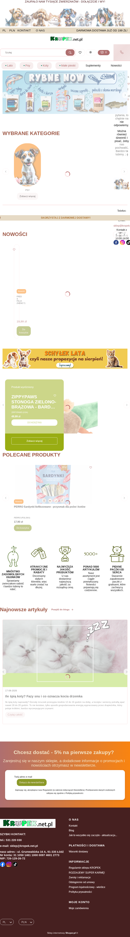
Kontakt (73, 825)
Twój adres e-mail (23, 776)
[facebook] (116, 242)
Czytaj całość (15, 714)
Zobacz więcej (34, 441)
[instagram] (122, 242)
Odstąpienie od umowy (82, 882)
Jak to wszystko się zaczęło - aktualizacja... (93, 835)
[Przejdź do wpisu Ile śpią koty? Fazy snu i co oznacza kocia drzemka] (65, 653)
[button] (70, 52)
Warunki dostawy (78, 851)
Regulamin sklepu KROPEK (85, 867)
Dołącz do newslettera (31, 782)
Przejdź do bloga (60, 609)
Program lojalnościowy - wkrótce (87, 887)
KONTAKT (24, 30)
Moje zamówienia (79, 908)
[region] (65, 218)
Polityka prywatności (80, 892)
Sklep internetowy (61, 933)
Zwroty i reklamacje (80, 877)
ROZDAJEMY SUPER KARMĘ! (87, 872)
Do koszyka (23, 331)
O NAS (40, 30)
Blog (71, 830)
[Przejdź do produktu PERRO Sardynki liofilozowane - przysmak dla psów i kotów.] (53, 484)
